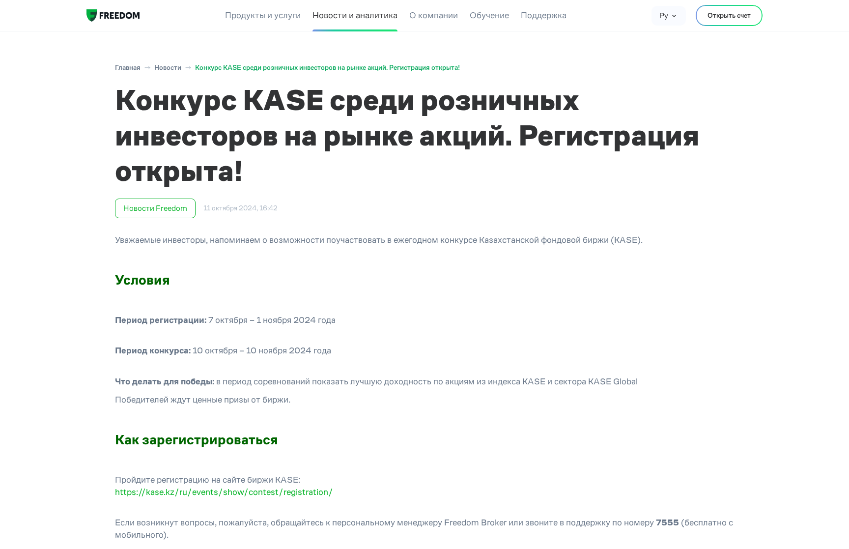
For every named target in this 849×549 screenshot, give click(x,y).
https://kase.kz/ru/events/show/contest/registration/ (224, 492)
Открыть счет (729, 15)
